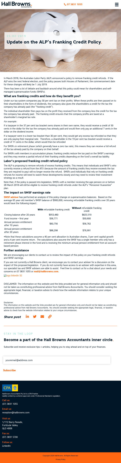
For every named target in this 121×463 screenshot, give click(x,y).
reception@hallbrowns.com (15, 412)
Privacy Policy (60, 459)
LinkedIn (6, 445)
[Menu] (116, 4)
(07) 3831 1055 (10, 404)
